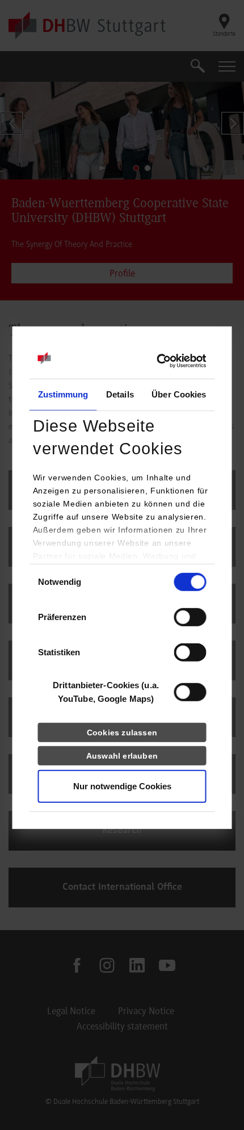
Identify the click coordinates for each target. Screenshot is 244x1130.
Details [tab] (120, 394)
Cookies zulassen (122, 732)
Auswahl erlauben (122, 755)
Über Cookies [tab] (179, 394)
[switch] (190, 617)
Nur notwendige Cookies (122, 786)
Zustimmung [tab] (63, 394)
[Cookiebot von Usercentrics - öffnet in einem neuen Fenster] (157, 361)
